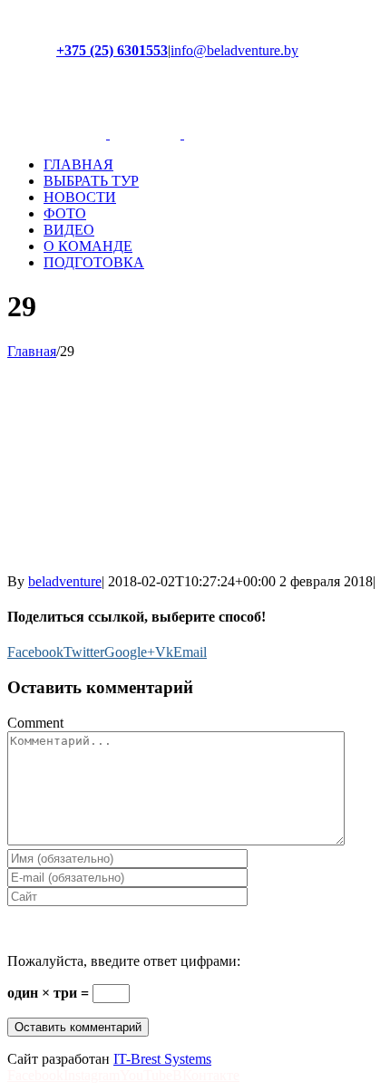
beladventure (65, 581)
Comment (35, 722)
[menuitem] (213, 165)
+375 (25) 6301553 (112, 50)
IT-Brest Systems (162, 1059)
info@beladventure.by (234, 50)
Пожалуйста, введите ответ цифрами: (123, 961)
